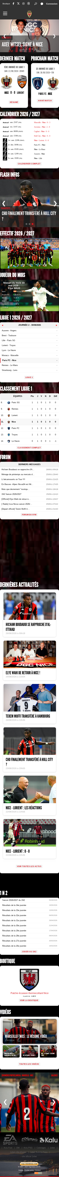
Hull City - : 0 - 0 (42, 136)
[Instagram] (23, 3)
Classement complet (29, 448)
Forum (5, 457)
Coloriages (41, 1148)
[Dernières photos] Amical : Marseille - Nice (17, 1075)
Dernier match (12, 58)
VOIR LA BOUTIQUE (29, 1000)
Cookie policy (29, 1170)
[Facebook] (13, 3)
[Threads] (28, 4)
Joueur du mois (12, 275)
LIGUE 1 (29, 377)
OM (18, 1148)
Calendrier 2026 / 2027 (20, 114)
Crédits (20, 1170)
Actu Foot (8, 1148)
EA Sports (10, 1140)
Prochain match (44, 58)
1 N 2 (4, 893)
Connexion (51, 4)
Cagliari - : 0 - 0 (41, 131)
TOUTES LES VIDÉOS (29, 1064)
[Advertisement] (29, 551)
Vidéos (5, 1012)
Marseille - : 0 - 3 (42, 122)
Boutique (6, 4)
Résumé (14, 102)
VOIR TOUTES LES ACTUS (29, 866)
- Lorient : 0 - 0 (41, 140)
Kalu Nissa (48, 1140)
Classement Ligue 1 (16, 388)
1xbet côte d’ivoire (18, 1152)
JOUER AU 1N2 (29, 952)
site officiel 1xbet (29, 1156)
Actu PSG (28, 1148)
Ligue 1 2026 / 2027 (16, 317)
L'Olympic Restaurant (29, 1140)
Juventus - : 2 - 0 (42, 127)
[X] (18, 4)
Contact (38, 1170)
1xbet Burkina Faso (38, 1152)
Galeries (54, 1075)
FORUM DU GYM (29, 515)
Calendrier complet (29, 164)
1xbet (52, 1148)
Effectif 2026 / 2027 (17, 233)
